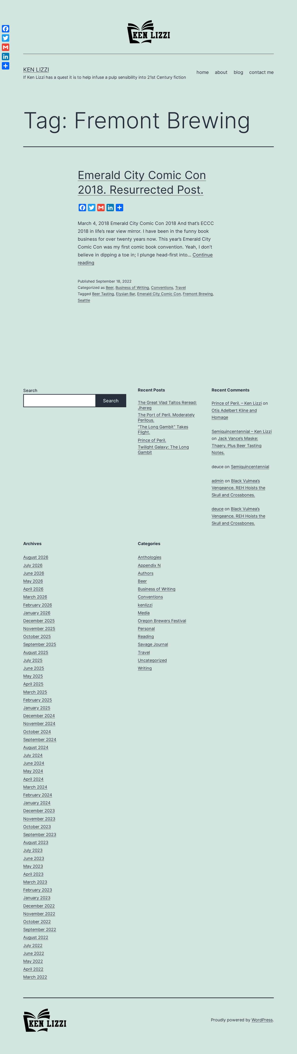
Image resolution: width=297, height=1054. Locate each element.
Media (144, 612)
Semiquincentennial (250, 466)
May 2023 (33, 866)
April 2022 (33, 969)
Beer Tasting (103, 293)
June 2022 (33, 953)
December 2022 (39, 905)
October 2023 (37, 826)
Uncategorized (152, 660)
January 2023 (36, 897)
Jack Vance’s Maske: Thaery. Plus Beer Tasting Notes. (236, 445)
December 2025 (39, 620)
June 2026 (33, 573)
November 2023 (39, 818)
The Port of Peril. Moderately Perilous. (166, 417)
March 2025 (35, 692)
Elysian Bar (125, 293)
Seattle (84, 300)
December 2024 (39, 715)
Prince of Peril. (152, 440)
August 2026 (35, 557)
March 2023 (35, 882)
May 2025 (33, 676)
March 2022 (35, 977)
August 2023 (35, 842)
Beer (109, 287)
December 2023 (39, 810)
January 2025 (36, 707)
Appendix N (149, 565)
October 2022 (37, 921)
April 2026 (33, 589)
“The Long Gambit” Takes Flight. (163, 429)
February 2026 (37, 605)
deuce (217, 508)
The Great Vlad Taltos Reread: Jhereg (167, 405)
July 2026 (32, 565)
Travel (180, 287)
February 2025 (37, 699)
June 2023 (33, 858)
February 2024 (37, 794)
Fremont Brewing (198, 293)
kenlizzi (145, 605)
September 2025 (39, 644)
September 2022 (39, 929)
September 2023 (39, 834)
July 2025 (32, 660)
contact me (261, 72)
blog (238, 72)
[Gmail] (5, 47)
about (221, 72)
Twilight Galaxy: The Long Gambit (163, 450)
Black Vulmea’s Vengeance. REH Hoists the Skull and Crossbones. (238, 487)
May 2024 (33, 771)
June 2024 (33, 763)
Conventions (162, 287)
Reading (146, 636)
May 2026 (33, 581)
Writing (145, 668)
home (203, 72)
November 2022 (39, 913)
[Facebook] (5, 28)
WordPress (262, 1019)
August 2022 (35, 937)
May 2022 (33, 961)
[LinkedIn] (5, 56)
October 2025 (37, 636)
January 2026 (36, 612)
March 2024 (35, 787)
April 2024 (33, 779)
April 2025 (33, 684)
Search (30, 390)
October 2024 (37, 731)
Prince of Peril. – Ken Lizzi (237, 403)
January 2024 (37, 802)
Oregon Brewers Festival (162, 620)
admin (218, 480)
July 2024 (33, 755)
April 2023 (33, 874)
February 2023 (37, 889)
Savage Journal (153, 644)
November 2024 (39, 723)
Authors (145, 573)
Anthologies (149, 557)
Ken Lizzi (36, 69)
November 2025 (39, 628)
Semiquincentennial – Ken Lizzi (242, 431)
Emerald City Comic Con (159, 293)
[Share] (5, 65)
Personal (146, 628)
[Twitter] (5, 38)
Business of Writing (132, 287)
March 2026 (35, 596)
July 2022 (32, 945)
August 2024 (35, 747)
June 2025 (33, 668)
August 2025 (35, 652)
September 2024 (39, 739)
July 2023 (32, 850)
